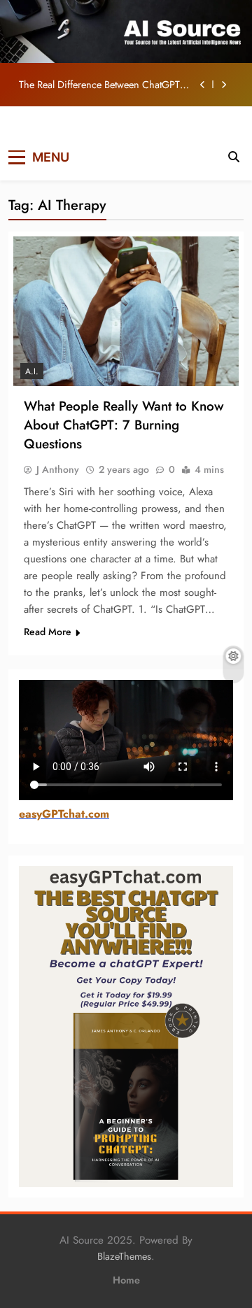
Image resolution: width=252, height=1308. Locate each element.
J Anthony (57, 469)
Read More (47, 632)
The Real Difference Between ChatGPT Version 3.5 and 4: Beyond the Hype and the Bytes (105, 84)
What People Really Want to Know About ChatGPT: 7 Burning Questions (124, 425)
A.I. (31, 371)
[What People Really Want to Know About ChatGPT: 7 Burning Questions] (126, 311)
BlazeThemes (124, 1256)
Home (126, 1280)
